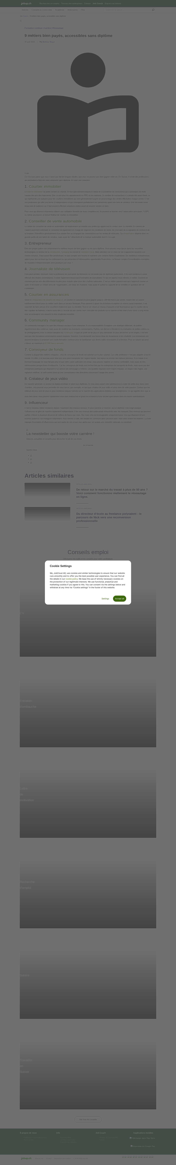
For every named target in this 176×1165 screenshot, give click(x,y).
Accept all (119, 598)
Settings (105, 598)
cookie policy (72, 579)
